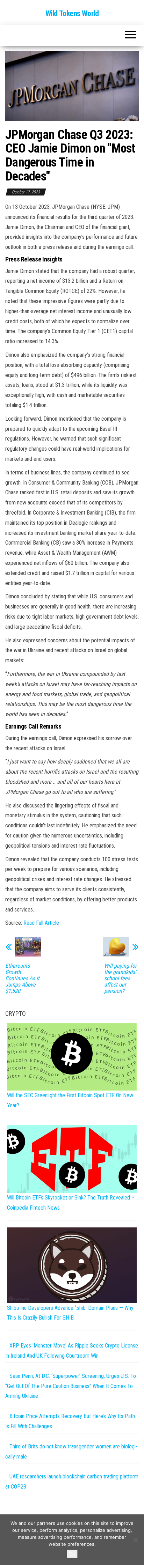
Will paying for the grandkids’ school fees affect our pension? (120, 978)
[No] (135, 1539)
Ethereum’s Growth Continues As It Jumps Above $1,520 (22, 978)
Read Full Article (41, 923)
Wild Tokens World (72, 13)
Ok (72, 1554)
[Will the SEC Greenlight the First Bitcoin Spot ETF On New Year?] (72, 1056)
